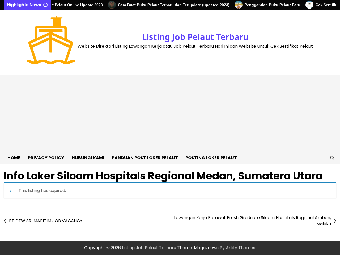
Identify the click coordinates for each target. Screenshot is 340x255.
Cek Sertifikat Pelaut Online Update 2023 (63, 5)
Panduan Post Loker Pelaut (145, 158)
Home (13, 158)
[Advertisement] (170, 112)
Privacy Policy (46, 158)
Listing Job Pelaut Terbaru (195, 36)
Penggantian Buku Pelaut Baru (270, 5)
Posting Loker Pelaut (211, 158)
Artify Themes (240, 248)
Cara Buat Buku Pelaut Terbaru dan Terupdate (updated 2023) (171, 5)
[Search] (332, 158)
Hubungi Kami (88, 158)
